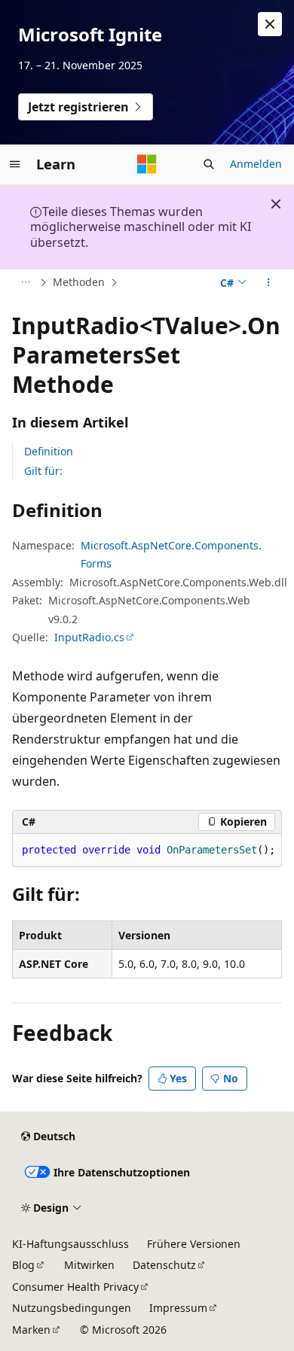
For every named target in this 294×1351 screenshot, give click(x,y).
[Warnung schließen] (270, 24)
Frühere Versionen (193, 1244)
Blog (23, 1265)
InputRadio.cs (89, 637)
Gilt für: (43, 471)
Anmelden (256, 164)
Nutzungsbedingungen (71, 1308)
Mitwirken (89, 1265)
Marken (31, 1329)
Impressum (178, 1308)
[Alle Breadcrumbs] (25, 283)
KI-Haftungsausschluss (70, 1244)
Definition (48, 451)
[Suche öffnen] (209, 164)
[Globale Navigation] (15, 164)
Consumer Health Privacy (75, 1286)
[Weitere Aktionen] (269, 283)
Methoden (79, 282)
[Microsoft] (147, 164)
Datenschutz (164, 1265)
